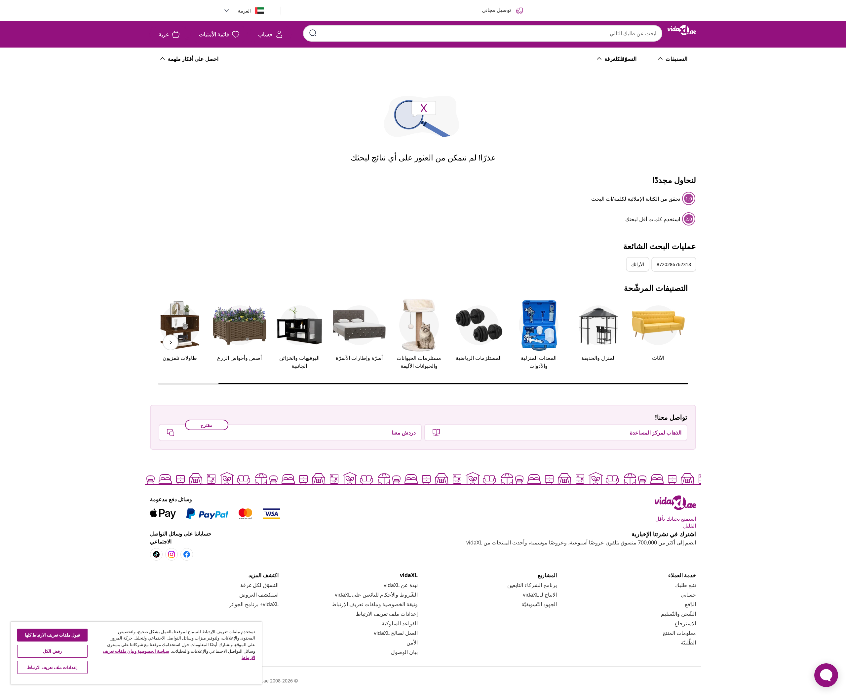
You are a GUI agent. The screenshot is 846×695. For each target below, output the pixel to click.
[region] (136, 653)
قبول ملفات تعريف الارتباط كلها (52, 635)
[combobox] (482, 33)
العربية (244, 11)
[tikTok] (156, 554)
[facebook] (186, 554)
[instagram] (171, 554)
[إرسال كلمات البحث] (313, 33)
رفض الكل (52, 651)
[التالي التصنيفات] (170, 342)
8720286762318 (674, 264)
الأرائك (637, 264)
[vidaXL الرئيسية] (682, 30)
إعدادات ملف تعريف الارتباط (387, 613)
